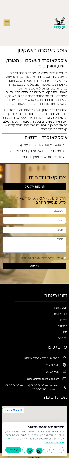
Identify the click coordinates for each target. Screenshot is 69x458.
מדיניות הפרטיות (30, 258)
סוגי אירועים (60, 314)
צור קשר (62, 338)
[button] (7, 22)
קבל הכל (13, 449)
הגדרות (56, 449)
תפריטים (62, 326)
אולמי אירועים (60, 308)
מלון (65, 332)
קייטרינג (62, 320)
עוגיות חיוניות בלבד (35, 449)
